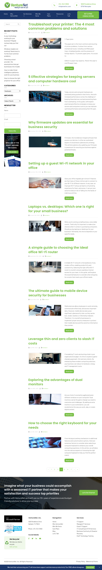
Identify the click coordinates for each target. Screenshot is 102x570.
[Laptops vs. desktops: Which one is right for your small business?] (45, 226)
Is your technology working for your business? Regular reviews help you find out (11, 40)
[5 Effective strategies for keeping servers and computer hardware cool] (45, 96)
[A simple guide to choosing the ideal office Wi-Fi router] (45, 267)
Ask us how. (14, 547)
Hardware (47, 32)
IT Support (80, 521)
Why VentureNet (14, 15)
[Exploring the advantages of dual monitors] (45, 399)
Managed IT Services (83, 524)
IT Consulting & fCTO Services (86, 529)
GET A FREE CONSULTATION (88, 15)
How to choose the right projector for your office (12, 79)
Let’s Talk (69, 15)
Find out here (90, 567)
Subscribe (12, 131)
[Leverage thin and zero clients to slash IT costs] (45, 358)
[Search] (19, 24)
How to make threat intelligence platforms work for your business (11, 72)
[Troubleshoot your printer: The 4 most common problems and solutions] (45, 43)
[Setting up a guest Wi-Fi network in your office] (45, 182)
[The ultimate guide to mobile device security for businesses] (45, 310)
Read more (69, 68)
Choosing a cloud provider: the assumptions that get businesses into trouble (12, 63)
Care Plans (49, 15)
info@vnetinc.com (65, 6)
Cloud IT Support (82, 526)
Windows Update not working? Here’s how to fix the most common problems (12, 52)
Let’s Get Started (88, 492)
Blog (53, 531)
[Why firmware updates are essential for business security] (45, 142)
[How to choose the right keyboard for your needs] (45, 442)
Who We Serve (38, 15)
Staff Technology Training (85, 536)
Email (6, 119)
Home (6, 14)
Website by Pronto (92, 561)
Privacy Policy (80, 561)
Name (6, 110)
